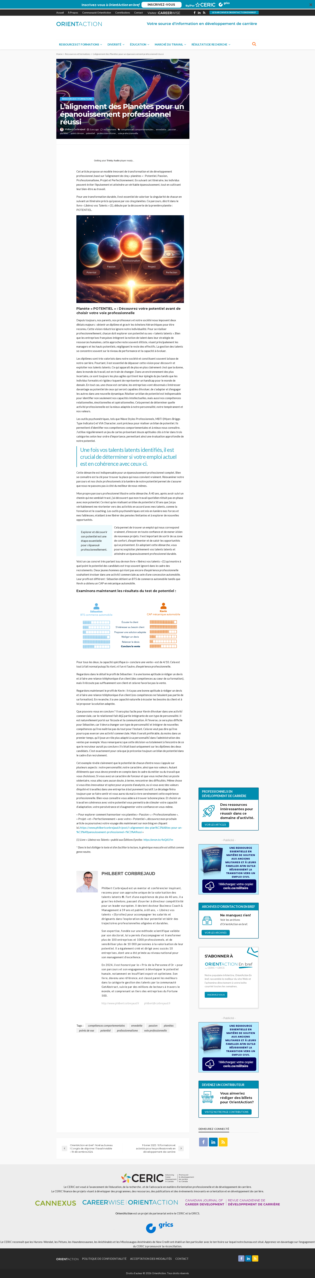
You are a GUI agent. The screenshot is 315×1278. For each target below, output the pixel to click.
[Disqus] (123, 1078)
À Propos (73, 12)
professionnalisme (106, 133)
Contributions (122, 12)
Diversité (114, 44)
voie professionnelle (128, 133)
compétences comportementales (137, 129)
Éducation (138, 44)
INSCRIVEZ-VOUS (161, 4)
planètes (64, 133)
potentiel (90, 133)
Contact (138, 12)
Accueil (60, 12)
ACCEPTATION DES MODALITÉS (151, 1258)
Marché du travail (169, 44)
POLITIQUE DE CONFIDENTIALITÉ (104, 1258)
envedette (161, 129)
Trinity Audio (113, 160)
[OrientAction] (79, 24)
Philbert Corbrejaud (75, 129)
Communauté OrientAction (96, 12)
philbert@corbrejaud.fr (157, 1003)
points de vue (77, 133)
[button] (157, 5)
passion (172, 129)
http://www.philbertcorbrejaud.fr (120, 1003)
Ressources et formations (79, 44)
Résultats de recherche (209, 44)
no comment (110, 129)
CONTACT (181, 1258)
